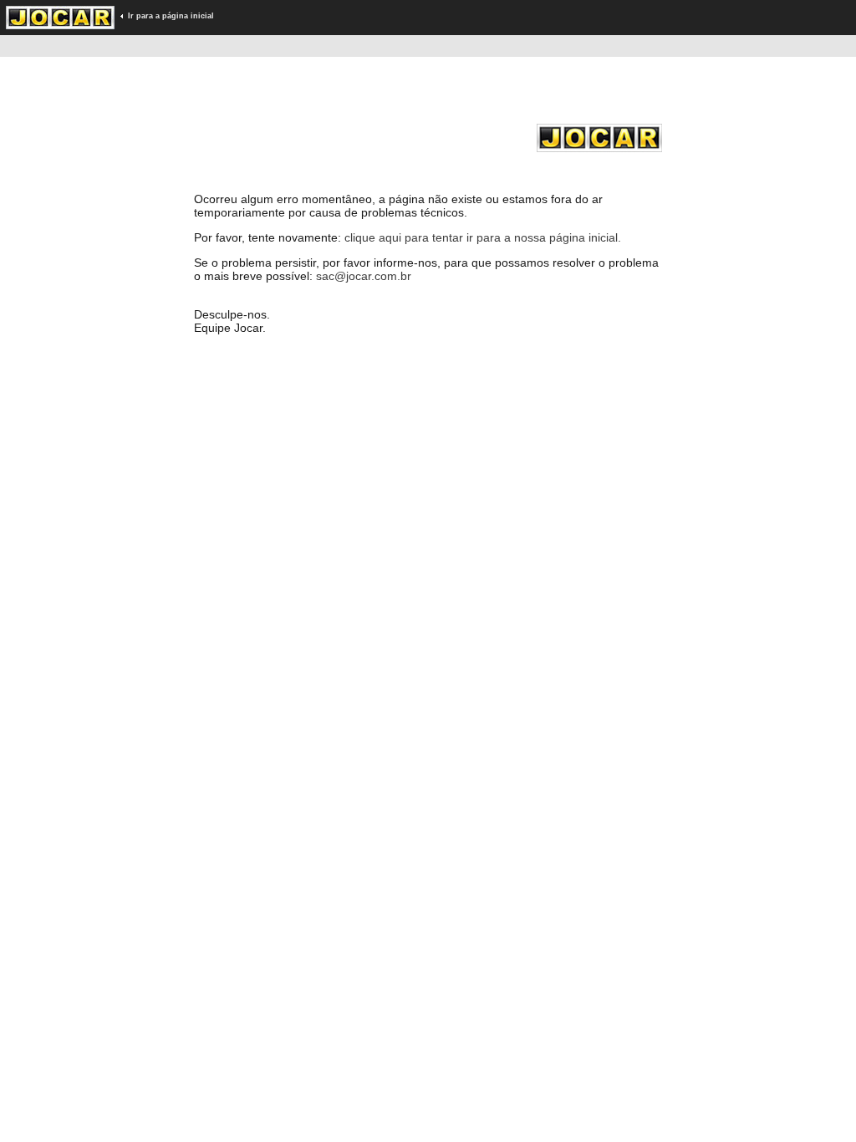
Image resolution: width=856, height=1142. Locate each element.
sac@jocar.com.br (363, 276)
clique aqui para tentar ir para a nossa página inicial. (482, 237)
